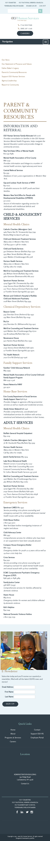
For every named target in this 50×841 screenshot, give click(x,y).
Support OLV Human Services (13, 76)
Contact (37, 730)
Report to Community (10, 85)
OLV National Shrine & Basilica (31, 3)
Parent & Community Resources (14, 72)
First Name (9, 692)
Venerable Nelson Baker (13, 6)
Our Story (5, 60)
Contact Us (25, 784)
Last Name (9, 697)
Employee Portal (37, 738)
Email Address (7, 687)
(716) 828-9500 (26, 25)
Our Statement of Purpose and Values (17, 64)
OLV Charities (10, 3)
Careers (25, 33)
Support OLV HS (37, 734)
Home (13, 730)
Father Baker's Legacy (10, 68)
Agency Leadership (9, 81)
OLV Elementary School (25, 805)
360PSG (32, 838)
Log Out (42, 6)
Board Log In (31, 6)
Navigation (7, 41)
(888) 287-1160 (26, 28)
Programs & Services (13, 738)
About (12, 734)
